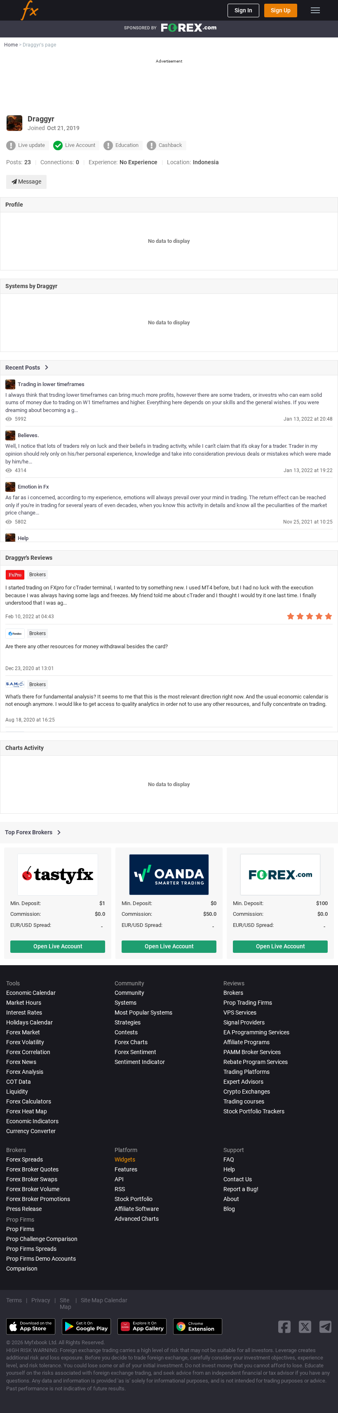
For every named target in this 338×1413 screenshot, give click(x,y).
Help (23, 538)
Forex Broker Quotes (32, 1169)
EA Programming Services (256, 1032)
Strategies (128, 1022)
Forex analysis (24, 1071)
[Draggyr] (10, 384)
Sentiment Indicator (140, 1062)
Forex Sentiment (135, 1052)
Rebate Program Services (255, 1062)
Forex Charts (131, 1042)
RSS (120, 1189)
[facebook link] (284, 1327)
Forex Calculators (28, 1101)
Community (129, 992)
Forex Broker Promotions (38, 1199)
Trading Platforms (246, 1071)
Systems (125, 1002)
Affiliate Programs (246, 1042)
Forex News (21, 1062)
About (231, 1199)
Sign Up (281, 10)
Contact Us (237, 1179)
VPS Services (239, 1012)
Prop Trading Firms (247, 1002)
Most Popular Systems (143, 1012)
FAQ (228, 1159)
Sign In (243, 10)
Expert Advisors (243, 1081)
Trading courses (243, 1101)
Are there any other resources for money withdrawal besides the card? (86, 646)
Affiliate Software (137, 1209)
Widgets (125, 1159)
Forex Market (23, 1032)
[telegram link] (325, 1327)
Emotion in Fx (33, 487)
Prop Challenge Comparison (41, 1239)
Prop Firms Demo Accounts (41, 1258)
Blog (229, 1209)
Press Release (24, 1209)
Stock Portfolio (134, 1199)
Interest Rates (24, 1012)
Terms (14, 1300)
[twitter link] (305, 1327)
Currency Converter (31, 1131)
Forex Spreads (24, 1159)
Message (29, 181)
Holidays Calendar (29, 1022)
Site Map (65, 1303)
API (119, 1179)
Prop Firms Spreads (31, 1248)
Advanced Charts (137, 1218)
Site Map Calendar (104, 1300)
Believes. (28, 435)
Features (126, 1169)
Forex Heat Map (26, 1111)
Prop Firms (20, 1229)
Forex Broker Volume (32, 1189)
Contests (126, 1032)
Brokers (37, 574)
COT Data (18, 1081)
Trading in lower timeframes (51, 384)
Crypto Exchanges (246, 1091)
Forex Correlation (28, 1052)
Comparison (22, 1268)
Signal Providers (244, 1022)
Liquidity (17, 1091)
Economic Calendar (31, 992)
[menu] (315, 10)
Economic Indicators (32, 1121)
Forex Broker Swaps (31, 1179)
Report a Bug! (240, 1189)
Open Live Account (57, 946)
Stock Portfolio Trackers (253, 1111)
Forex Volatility (25, 1042)
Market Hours (23, 1002)
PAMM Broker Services (252, 1052)
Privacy (40, 1300)
